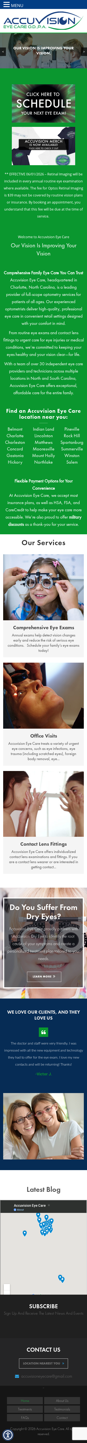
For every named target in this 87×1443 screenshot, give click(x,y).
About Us (62, 1400)
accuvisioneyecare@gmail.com (46, 1376)
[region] (43, 50)
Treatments (25, 1409)
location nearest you (41, 1363)
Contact (62, 1417)
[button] (7, 4)
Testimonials (62, 1409)
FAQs (25, 1417)
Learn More (42, 976)
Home (25, 1400)
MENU (17, 5)
